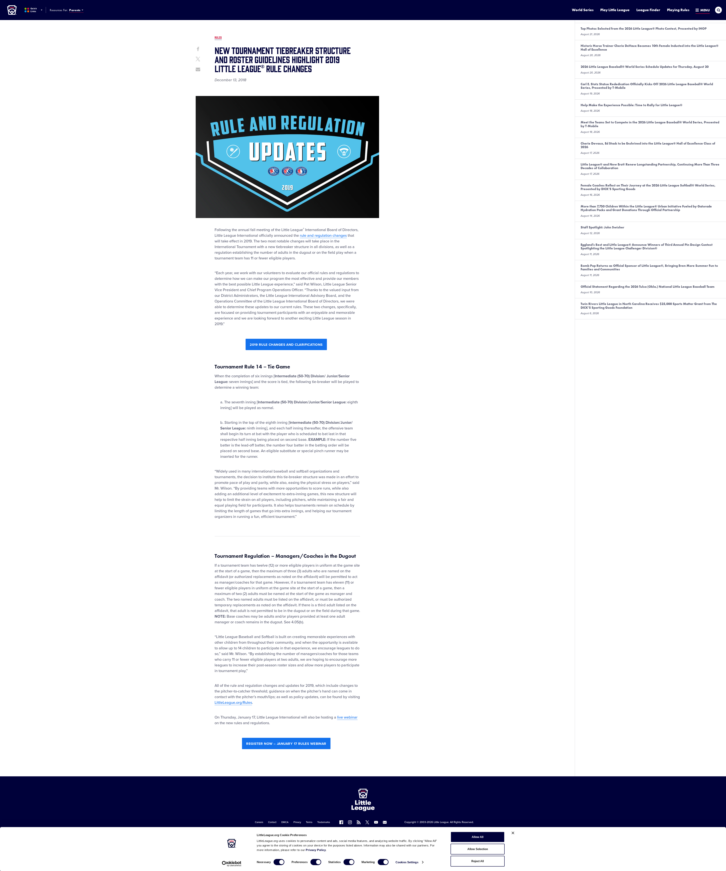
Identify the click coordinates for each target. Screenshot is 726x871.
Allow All (477, 837)
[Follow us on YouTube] (376, 822)
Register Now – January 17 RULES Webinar (286, 744)
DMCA (285, 822)
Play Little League (615, 10)
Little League (441, 822)
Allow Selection (477, 849)
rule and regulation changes (323, 235)
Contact (272, 822)
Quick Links (33, 10)
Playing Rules (678, 10)
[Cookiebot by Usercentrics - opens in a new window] (231, 863)
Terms (309, 822)
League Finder (648, 10)
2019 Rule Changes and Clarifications (286, 345)
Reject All (477, 861)
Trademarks (323, 822)
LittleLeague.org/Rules (233, 702)
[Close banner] (513, 833)
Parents (74, 10)
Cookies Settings (407, 862)
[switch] (315, 862)
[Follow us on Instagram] (350, 822)
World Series (582, 10)
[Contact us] (385, 822)
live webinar (347, 717)
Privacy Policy (316, 850)
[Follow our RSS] (359, 822)
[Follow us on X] (367, 822)
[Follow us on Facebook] (341, 822)
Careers (259, 822)
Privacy (297, 822)
